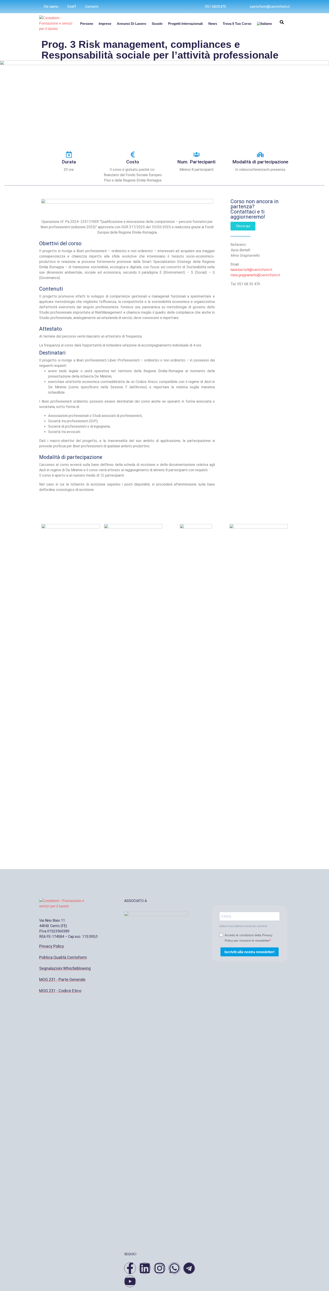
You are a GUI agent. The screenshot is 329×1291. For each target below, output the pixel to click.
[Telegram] (189, 1268)
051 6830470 (215, 6)
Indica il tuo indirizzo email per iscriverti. (243, 926)
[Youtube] (130, 1281)
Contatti (91, 6)
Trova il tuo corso (237, 23)
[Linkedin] (145, 1268)
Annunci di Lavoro (131, 23)
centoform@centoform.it (270, 6)
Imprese (105, 23)
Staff (71, 6)
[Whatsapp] (174, 1268)
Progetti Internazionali (185, 23)
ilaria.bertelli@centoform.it (251, 270)
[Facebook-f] (130, 1268)
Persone (86, 23)
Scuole (157, 23)
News (212, 23)
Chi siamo (51, 6)
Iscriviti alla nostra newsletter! (249, 952)
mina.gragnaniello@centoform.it (255, 275)
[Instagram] (159, 1268)
